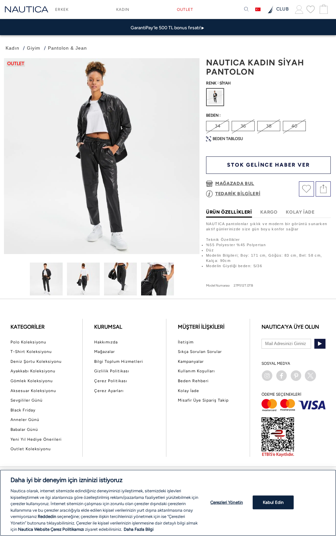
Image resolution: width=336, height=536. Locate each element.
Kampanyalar (191, 361)
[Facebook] (281, 375)
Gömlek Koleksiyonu (31, 381)
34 (217, 126)
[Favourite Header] (310, 9)
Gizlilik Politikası (111, 371)
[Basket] (323, 9)
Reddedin (47, 516)
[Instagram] (267, 375)
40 (294, 126)
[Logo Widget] (26, 9)
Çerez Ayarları (109, 390)
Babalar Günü (24, 429)
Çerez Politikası (110, 381)
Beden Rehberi (193, 381)
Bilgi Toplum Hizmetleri (118, 361)
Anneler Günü (24, 419)
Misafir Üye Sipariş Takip (203, 400)
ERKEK (62, 9)
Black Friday (22, 410)
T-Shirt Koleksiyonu (31, 351)
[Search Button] (246, 9)
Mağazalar (104, 351)
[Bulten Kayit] (320, 344)
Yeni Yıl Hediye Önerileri (36, 439)
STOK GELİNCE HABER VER (268, 165)
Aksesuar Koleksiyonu (33, 390)
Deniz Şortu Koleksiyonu (36, 361)
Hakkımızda (106, 342)
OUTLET (185, 9)
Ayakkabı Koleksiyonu (32, 371)
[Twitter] (310, 375)
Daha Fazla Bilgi (139, 529)
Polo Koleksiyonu (28, 342)
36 (243, 126)
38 (269, 126)
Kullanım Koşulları (196, 371)
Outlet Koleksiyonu (30, 449)
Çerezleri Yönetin (226, 502)
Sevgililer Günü (26, 400)
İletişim (186, 342)
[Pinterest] (296, 375)
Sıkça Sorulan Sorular (200, 351)
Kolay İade (188, 390)
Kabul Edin (273, 502)
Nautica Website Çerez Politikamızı (51, 529)
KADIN (122, 9)
